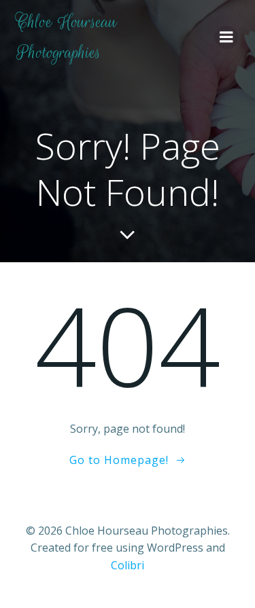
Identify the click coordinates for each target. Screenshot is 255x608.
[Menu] (226, 37)
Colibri (127, 565)
